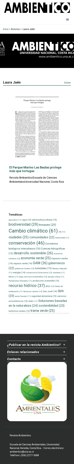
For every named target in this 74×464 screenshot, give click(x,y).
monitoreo (59, 273)
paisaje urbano (56, 277)
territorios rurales (19, 311)
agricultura (15, 220)
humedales (43, 268)
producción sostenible (46, 280)
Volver (67, 82)
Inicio (6, 29)
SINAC (33, 301)
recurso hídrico (27, 285)
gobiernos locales (24, 268)
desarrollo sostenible (33, 253)
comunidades (41, 237)
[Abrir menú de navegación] (67, 19)
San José (50, 291)
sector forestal (23, 296)
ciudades (19, 237)
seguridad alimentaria (44, 296)
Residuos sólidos (32, 291)
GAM (40, 263)
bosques (47, 224)
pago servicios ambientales (33, 276)
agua (26, 219)
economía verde (36, 258)
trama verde (42, 311)
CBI (62, 232)
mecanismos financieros (39, 272)
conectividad (62, 238)
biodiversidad (23, 224)
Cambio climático (33, 231)
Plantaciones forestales (20, 281)
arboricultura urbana (44, 219)
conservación (27, 243)
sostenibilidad (52, 306)
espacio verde (22, 263)
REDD (50, 286)
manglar (19, 272)
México (13, 277)
